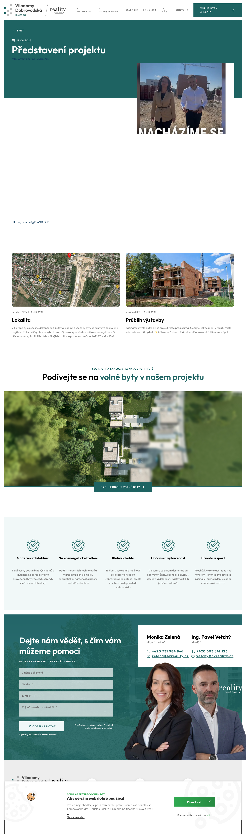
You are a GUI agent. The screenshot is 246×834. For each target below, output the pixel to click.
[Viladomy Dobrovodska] (23, 10)
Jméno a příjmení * (33, 672)
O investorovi (108, 10)
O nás (164, 10)
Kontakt (182, 10)
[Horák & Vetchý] (58, 10)
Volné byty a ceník (208, 10)
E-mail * (27, 695)
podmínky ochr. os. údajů (101, 728)
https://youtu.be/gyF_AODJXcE (30, 58)
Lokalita (150, 10)
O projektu (84, 10)
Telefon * (27, 684)
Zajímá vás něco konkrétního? (39, 707)
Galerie (132, 10)
